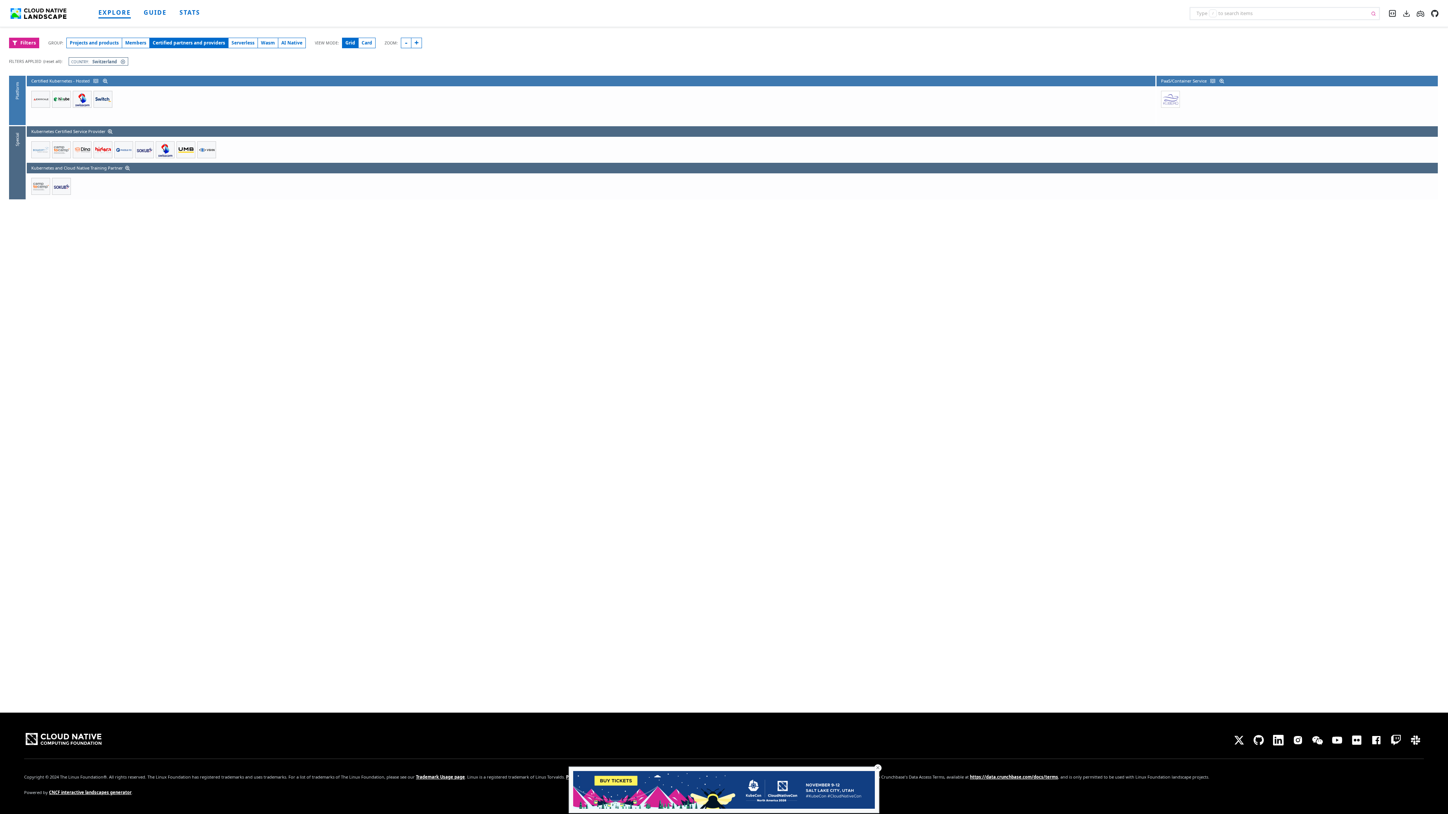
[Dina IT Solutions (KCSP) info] (82, 150)
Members (135, 43)
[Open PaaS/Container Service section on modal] (1222, 81)
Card (367, 43)
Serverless (243, 43)
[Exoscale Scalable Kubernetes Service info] (41, 99)
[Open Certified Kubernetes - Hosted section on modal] (106, 81)
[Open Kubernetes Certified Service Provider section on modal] (111, 131)
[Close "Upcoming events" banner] (878, 768)
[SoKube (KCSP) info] (144, 150)
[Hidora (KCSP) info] (103, 150)
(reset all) (52, 61)
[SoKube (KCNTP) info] (61, 186)
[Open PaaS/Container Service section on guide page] (1212, 81)
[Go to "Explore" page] (41, 13)
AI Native (291, 43)
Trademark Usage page (440, 777)
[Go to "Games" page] (1420, 13)
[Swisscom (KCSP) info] (165, 150)
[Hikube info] (61, 99)
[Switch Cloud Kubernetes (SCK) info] (103, 99)
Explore (114, 12)
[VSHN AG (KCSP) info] (207, 150)
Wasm (268, 43)
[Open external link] (1435, 13)
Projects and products (94, 43)
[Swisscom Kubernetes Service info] (82, 99)
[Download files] (1406, 13)
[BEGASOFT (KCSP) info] (41, 150)
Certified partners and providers (189, 43)
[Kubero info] (1170, 99)
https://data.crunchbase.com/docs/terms (1014, 777)
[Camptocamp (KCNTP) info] (41, 186)
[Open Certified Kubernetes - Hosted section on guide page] (95, 81)
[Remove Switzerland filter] (121, 61)
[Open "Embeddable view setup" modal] (1392, 12)
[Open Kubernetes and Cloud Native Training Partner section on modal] (128, 168)
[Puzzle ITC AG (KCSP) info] (124, 150)
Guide (155, 12)
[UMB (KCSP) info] (186, 150)
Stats (189, 12)
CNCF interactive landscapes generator (90, 792)
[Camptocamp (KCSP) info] (61, 150)
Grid (350, 43)
